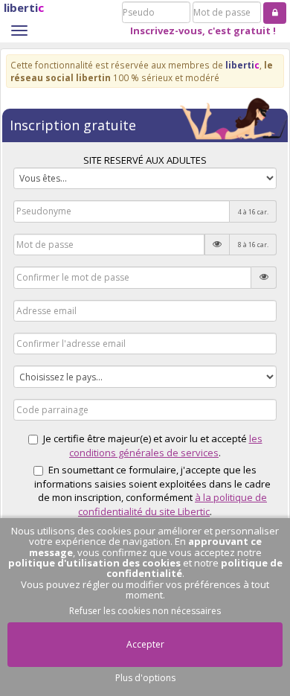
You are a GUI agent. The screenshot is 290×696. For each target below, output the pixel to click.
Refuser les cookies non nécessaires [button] (145, 610)
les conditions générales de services (165, 445)
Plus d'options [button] (145, 677)
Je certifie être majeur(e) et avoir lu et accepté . (152, 445)
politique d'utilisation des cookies (94, 562)
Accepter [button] (145, 644)
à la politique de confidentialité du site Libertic (172, 504)
